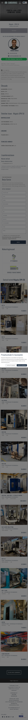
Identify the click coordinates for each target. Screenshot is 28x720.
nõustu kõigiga (22, 365)
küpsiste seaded (11, 365)
